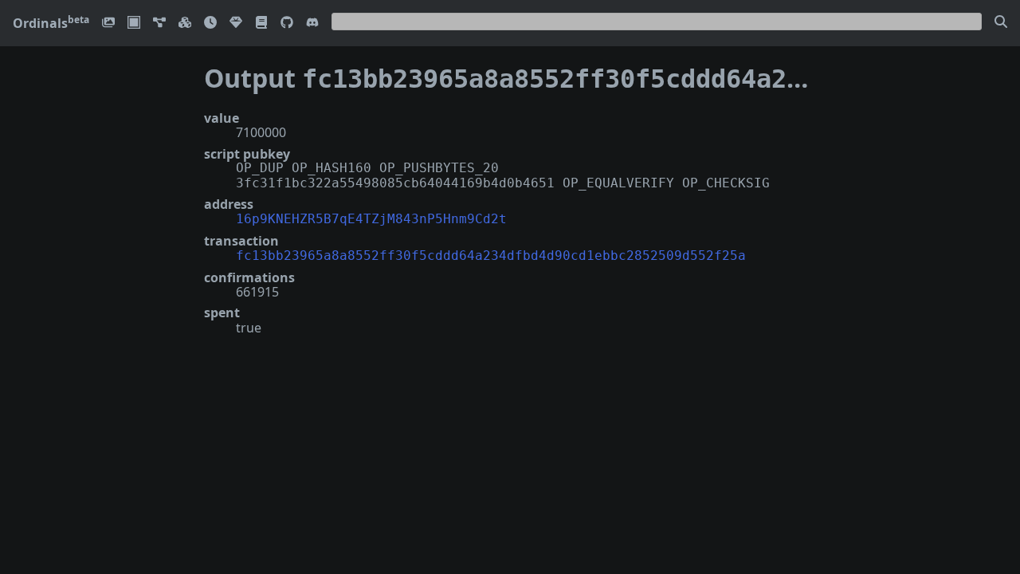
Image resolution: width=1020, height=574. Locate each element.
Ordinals (51, 23)
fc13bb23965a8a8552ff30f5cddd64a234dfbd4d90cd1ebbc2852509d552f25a (491, 255)
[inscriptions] (108, 23)
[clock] (210, 23)
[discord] (312, 23)
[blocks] (184, 23)
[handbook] (261, 23)
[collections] (159, 23)
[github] (286, 23)
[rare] (236, 23)
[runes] (134, 23)
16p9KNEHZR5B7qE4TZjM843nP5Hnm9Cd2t (371, 218)
